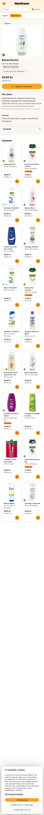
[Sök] (4, 9)
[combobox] (17, 9)
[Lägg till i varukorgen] (17, 181)
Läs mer (5, 115)
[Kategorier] (4, 3)
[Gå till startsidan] (22, 3)
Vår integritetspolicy (14, 794)
